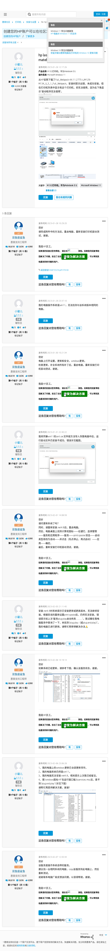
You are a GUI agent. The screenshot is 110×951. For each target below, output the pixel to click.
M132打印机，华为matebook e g (62, 185)
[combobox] (51, 14)
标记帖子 (19, 89)
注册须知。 (32, 945)
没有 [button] (78, 284)
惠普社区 (6, 22)
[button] (67, 115)
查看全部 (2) (51, 190)
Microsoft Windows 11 (91, 185)
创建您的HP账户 (12, 36)
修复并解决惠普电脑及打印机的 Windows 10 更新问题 (74, 53)
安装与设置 (31, 22)
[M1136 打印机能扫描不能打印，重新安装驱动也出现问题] (18, 42)
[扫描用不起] (21, 42)
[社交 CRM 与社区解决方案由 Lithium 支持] (87, 936)
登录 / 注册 (101, 14)
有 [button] (69, 284)
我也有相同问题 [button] (64, 197)
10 (11, 885)
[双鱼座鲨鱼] (18, 226)
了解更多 (30, 36)
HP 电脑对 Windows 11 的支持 (63, 33)
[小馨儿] (18, 56)
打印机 (18, 22)
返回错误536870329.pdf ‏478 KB (54, 270)
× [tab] (101, 20)
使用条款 (21, 945)
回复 (45, 197)
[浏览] (4, 14)
